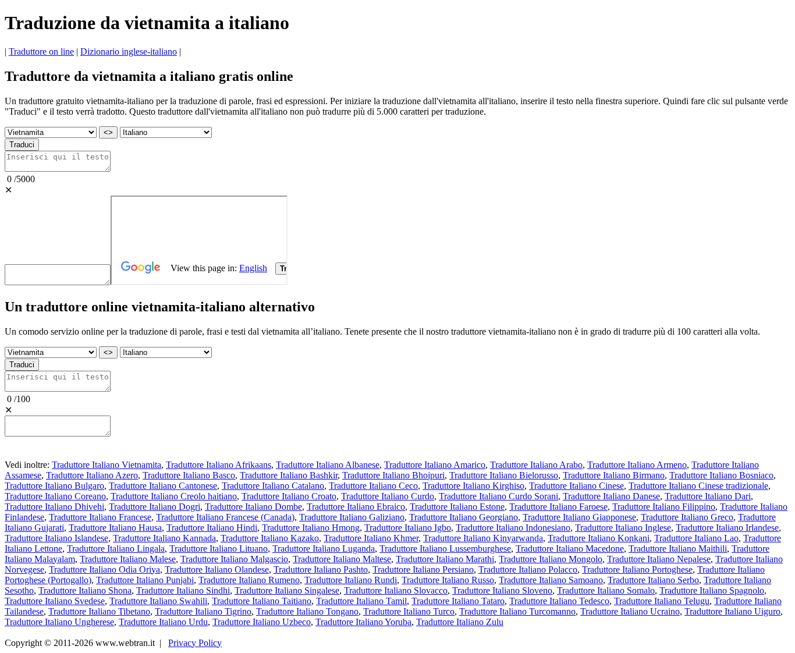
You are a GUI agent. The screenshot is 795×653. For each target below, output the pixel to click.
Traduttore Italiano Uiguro (732, 611)
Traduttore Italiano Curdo (387, 496)
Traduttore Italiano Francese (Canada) (225, 517)
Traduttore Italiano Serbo (653, 580)
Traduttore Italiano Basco (189, 475)
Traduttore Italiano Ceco (373, 486)
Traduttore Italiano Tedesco (559, 601)
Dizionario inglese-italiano (128, 51)
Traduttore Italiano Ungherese (59, 622)
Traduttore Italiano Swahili (158, 601)
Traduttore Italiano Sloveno (502, 590)
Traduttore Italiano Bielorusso (503, 475)
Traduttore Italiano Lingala (116, 548)
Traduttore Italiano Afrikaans (218, 465)
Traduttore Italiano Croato (289, 496)
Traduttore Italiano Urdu (163, 622)
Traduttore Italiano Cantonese (163, 486)
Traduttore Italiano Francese (100, 517)
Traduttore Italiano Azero (92, 475)
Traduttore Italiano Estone (457, 507)
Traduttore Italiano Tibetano (99, 611)
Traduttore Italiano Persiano (423, 569)
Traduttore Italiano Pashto (321, 569)
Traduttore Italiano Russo (448, 580)
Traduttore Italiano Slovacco (396, 590)
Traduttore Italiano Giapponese (579, 517)
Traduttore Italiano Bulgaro (54, 486)
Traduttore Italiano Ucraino (630, 611)
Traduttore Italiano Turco (409, 611)
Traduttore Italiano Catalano (273, 486)
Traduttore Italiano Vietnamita (106, 465)
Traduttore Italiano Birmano (614, 475)
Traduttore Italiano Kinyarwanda (483, 538)
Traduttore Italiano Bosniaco (721, 475)
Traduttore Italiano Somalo (606, 590)
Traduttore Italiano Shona (85, 590)
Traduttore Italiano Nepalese (659, 559)
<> (108, 132)
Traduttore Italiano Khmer (371, 538)
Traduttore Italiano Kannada (164, 538)
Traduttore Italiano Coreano (55, 496)
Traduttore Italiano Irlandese (727, 528)
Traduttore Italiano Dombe (253, 507)
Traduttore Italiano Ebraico (356, 507)
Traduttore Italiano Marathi (445, 559)
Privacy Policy (195, 643)
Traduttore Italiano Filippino (663, 507)
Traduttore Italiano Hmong (311, 528)
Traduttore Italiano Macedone (570, 548)
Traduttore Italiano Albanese (327, 465)
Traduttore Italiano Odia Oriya (104, 569)
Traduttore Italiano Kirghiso (473, 486)
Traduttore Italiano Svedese (55, 601)
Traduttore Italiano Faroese (558, 507)
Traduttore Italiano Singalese (287, 590)
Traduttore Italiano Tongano (307, 611)
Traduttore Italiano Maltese (342, 559)
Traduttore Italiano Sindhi (183, 590)
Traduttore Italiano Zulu (459, 622)
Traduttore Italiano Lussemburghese (445, 548)
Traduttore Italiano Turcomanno (517, 611)
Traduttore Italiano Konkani (599, 538)
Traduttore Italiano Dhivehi (54, 507)
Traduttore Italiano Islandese (56, 538)
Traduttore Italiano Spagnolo (711, 590)
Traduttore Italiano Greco (687, 517)
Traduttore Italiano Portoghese (637, 569)
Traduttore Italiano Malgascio (234, 559)
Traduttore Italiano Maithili (678, 548)
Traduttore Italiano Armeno (637, 465)
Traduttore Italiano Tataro (458, 601)
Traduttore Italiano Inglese (623, 528)
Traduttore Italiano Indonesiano (513, 528)
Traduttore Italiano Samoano (551, 580)
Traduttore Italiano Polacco (527, 569)
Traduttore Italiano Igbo (407, 528)
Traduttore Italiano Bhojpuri (393, 475)
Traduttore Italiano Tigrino (203, 611)
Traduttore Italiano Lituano (218, 548)
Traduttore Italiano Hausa (115, 528)
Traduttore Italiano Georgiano (463, 517)
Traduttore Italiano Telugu (661, 601)
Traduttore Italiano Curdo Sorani (498, 496)
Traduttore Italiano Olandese (217, 569)
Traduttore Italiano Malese (128, 559)
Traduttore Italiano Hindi (211, 528)
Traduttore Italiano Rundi (350, 580)
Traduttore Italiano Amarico (434, 465)
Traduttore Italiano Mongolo (550, 559)
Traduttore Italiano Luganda (323, 548)
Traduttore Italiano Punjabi (145, 580)
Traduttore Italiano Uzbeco (261, 622)
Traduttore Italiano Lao (696, 538)
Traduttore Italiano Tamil (361, 601)
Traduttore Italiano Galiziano (351, 517)
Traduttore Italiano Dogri (154, 507)
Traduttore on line (41, 51)
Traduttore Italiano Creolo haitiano (174, 496)
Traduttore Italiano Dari (708, 496)
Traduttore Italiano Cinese (576, 486)
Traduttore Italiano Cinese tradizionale (698, 486)
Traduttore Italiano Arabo (536, 465)
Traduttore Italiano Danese (611, 496)
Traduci (21, 144)
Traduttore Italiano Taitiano (261, 601)
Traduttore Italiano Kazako (270, 538)
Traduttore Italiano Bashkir (289, 475)
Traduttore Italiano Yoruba (363, 622)
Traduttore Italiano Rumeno (249, 580)
